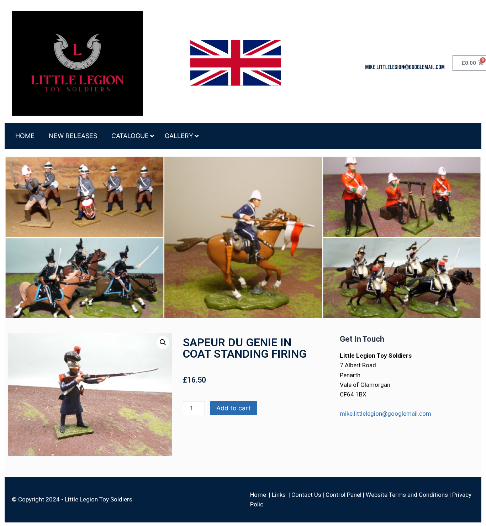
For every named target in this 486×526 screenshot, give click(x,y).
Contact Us (306, 494)
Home (258, 494)
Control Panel (343, 494)
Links (279, 494)
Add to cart (233, 408)
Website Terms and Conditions (407, 494)
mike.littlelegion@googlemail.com (385, 413)
